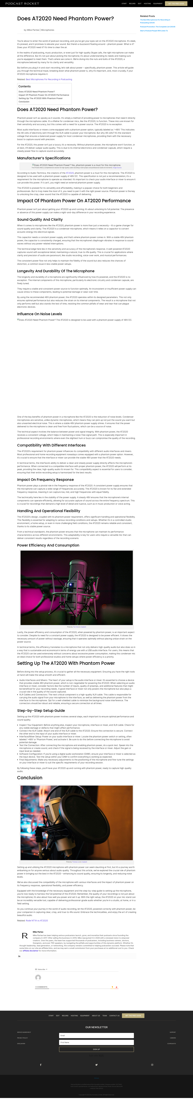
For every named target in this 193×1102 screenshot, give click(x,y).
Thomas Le (75, 862)
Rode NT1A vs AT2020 (37, 920)
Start (124, 3)
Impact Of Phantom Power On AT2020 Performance (44, 95)
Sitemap (96, 1078)
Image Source (117, 167)
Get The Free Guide (176, 4)
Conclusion (24, 101)
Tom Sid (75, 627)
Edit (139, 3)
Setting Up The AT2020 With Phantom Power (41, 98)
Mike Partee (33, 30)
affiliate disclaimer (30, 951)
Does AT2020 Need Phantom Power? (37, 91)
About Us (96, 1016)
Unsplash (83, 627)
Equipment (158, 3)
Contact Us (114, 1016)
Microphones (47, 30)
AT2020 (70, 173)
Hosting (147, 3)
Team (104, 1016)
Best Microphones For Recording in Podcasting (49, 79)
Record (132, 3)
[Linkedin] (19, 956)
